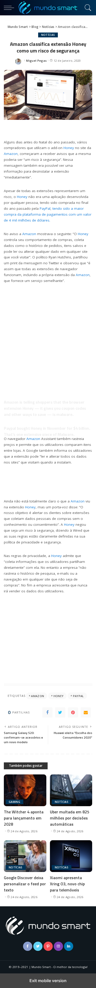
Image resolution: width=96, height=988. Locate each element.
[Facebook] (47, 712)
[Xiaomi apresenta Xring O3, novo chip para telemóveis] (71, 856)
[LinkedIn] (68, 946)
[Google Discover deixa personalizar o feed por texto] (25, 856)
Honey (68, 147)
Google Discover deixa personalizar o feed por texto (25, 884)
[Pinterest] (73, 712)
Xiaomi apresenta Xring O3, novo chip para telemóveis (67, 884)
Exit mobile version (48, 980)
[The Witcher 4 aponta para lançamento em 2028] (25, 790)
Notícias (48, 35)
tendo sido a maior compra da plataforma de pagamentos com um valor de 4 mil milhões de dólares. (47, 214)
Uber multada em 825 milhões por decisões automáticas (69, 818)
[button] (10, 7)
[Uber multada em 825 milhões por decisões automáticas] (71, 790)
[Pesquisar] (87, 7)
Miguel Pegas (36, 60)
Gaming (14, 802)
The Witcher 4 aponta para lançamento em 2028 (24, 818)
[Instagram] (58, 946)
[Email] (86, 712)
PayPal (45, 208)
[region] (48, 333)
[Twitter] (60, 712)
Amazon (11, 153)
